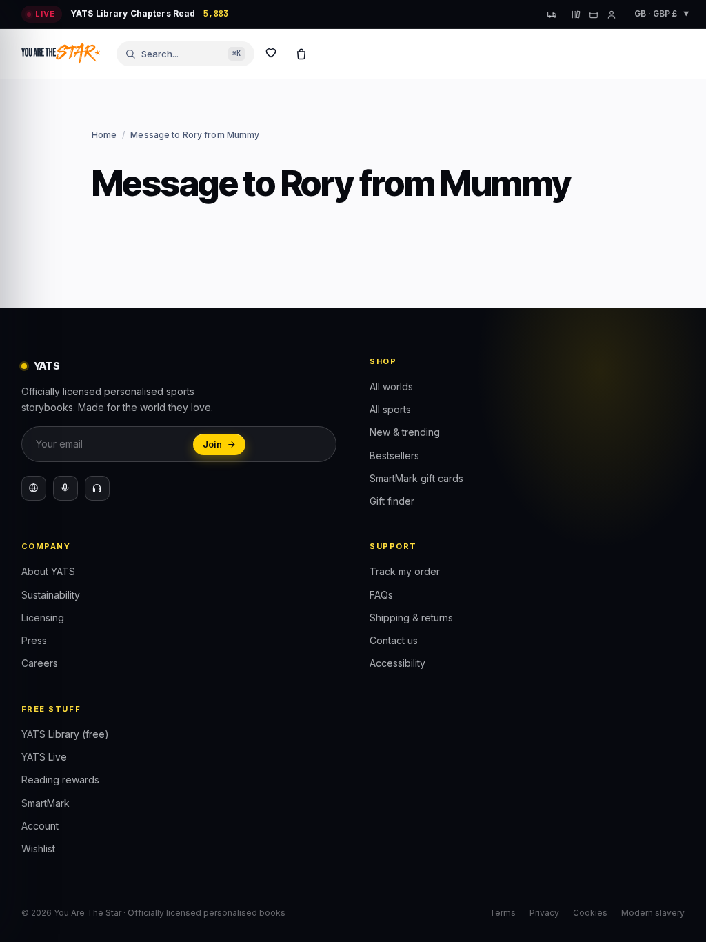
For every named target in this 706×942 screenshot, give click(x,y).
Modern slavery (653, 913)
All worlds (391, 386)
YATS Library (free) (65, 734)
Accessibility (397, 663)
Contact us (394, 640)
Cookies (590, 913)
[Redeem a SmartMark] (593, 14)
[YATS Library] (576, 14)
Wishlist (38, 848)
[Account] (611, 14)
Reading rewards (60, 779)
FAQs (381, 595)
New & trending (405, 432)
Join (212, 444)
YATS (47, 366)
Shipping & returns (411, 617)
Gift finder (392, 501)
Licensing (42, 617)
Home (104, 135)
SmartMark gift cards (416, 478)
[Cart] (301, 54)
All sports (390, 409)
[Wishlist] (271, 54)
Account (40, 826)
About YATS (48, 571)
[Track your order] (552, 14)
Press (34, 640)
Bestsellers (394, 455)
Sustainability (50, 595)
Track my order (405, 571)
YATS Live (44, 757)
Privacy (544, 913)
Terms (503, 913)
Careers (39, 663)
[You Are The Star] (61, 53)
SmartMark (45, 803)
